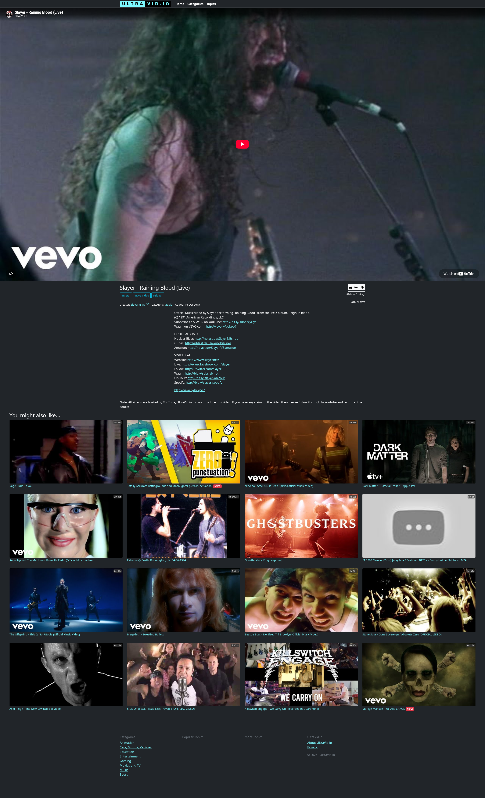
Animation (127, 743)
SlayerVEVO (138, 304)
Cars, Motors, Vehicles (136, 747)
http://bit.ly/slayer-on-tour (206, 378)
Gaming (125, 761)
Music (168, 304)
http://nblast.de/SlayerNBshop (216, 338)
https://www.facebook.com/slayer (205, 364)
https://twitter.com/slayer (203, 369)
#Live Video (142, 295)
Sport (124, 774)
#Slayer (158, 295)
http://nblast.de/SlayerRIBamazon (212, 348)
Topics (211, 4)
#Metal (125, 295)
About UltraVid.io (319, 743)
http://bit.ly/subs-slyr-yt (239, 322)
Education (127, 752)
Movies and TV (130, 765)
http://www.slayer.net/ (203, 360)
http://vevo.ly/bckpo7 (221, 326)
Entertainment (130, 756)
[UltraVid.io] (145, 4)
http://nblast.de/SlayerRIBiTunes (208, 343)
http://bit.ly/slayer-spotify (204, 382)
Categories (195, 4)
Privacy (312, 747)
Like (355, 287)
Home (179, 4)
